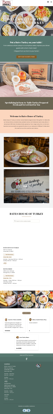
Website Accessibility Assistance (26, 406)
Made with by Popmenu (17, 355)
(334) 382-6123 (8, 371)
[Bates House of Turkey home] (7, 3)
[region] (26, 231)
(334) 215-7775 (8, 388)
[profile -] (48, 2)
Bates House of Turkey (38, 366)
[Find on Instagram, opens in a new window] (5, 263)
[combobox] (26, 221)
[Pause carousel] (52, 35)
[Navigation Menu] (51, 2)
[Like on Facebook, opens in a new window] (4, 263)
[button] (9, 299)
